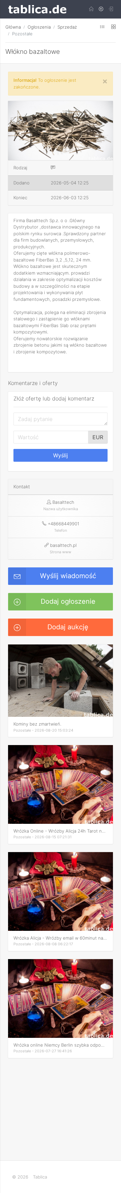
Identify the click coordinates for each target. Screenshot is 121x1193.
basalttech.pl (63, 545)
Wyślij (60, 455)
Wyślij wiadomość (68, 576)
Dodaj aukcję (67, 627)
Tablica (40, 1177)
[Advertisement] (60, 1108)
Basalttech (63, 502)
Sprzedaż (67, 27)
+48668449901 (63, 523)
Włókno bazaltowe (32, 51)
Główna (13, 27)
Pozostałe (22, 33)
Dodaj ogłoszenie (68, 601)
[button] (107, 107)
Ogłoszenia (39, 27)
